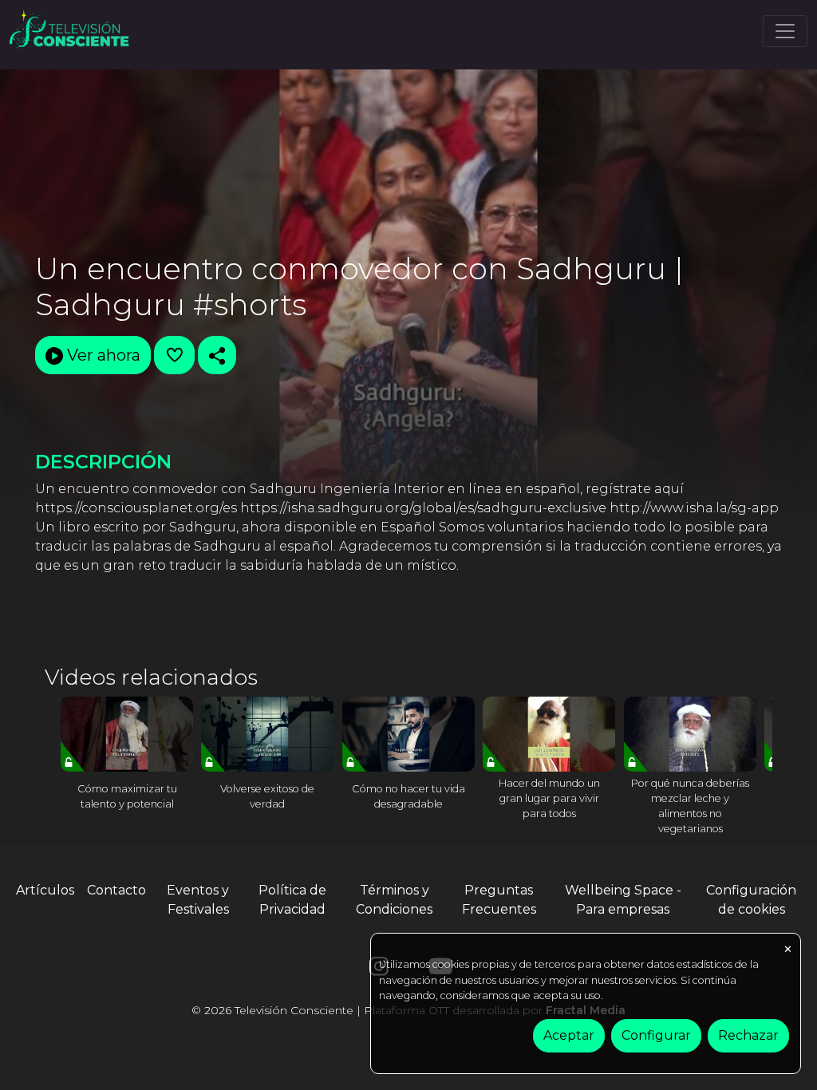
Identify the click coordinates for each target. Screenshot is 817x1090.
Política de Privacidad (292, 900)
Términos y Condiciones (394, 900)
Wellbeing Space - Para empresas (623, 900)
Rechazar (748, 1035)
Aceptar (568, 1035)
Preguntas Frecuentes (499, 900)
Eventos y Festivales (198, 900)
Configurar (656, 1035)
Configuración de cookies (751, 900)
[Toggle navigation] (785, 31)
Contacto (116, 890)
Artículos (45, 890)
